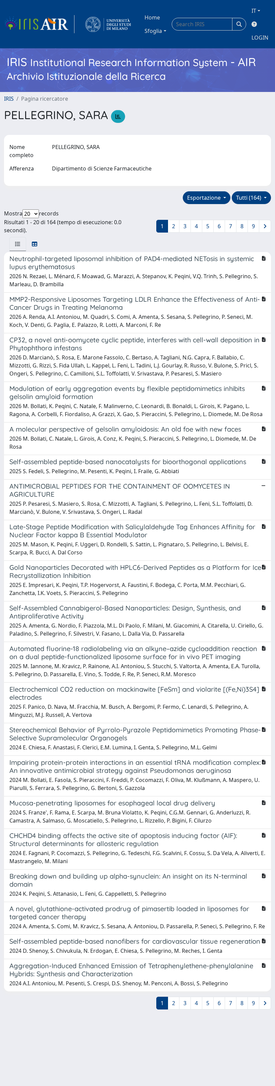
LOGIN (260, 37)
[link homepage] (39, 24)
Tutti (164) (249, 197)
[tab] (17, 244)
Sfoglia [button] (153, 31)
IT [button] (254, 10)
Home (152, 17)
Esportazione (204, 197)
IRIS (9, 98)
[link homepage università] (108, 24)
